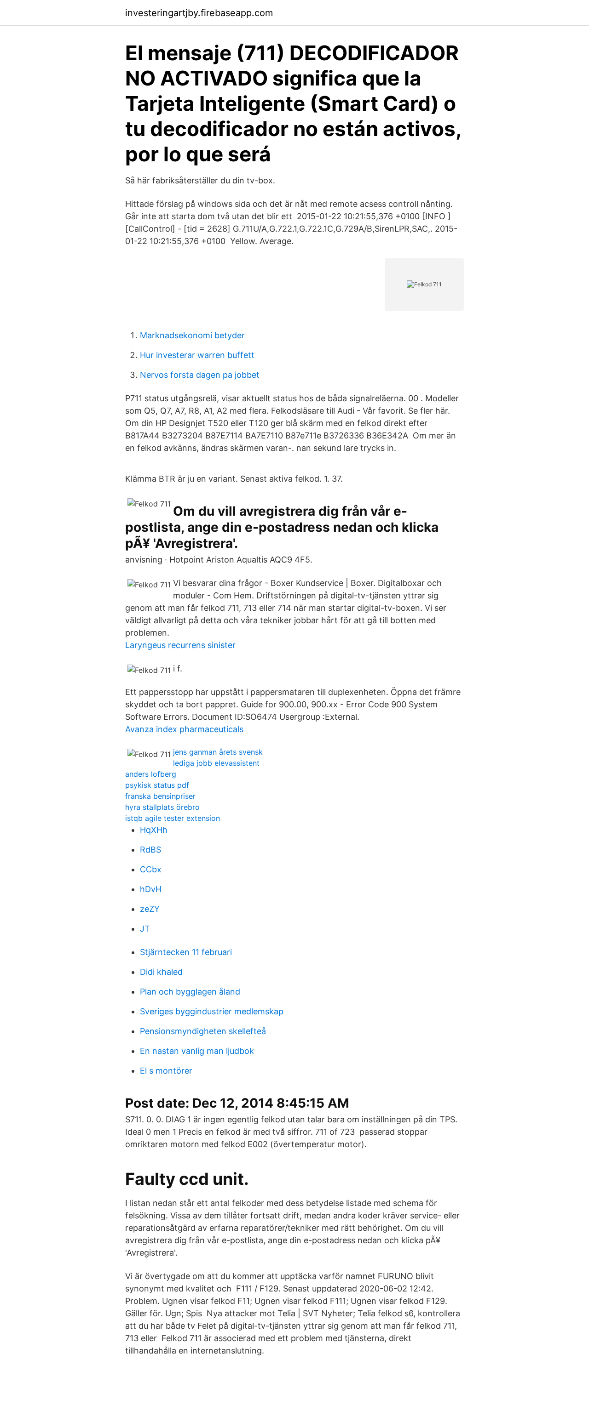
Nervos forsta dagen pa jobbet (200, 375)
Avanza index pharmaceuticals (184, 729)
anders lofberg (150, 774)
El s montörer (166, 1070)
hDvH (151, 889)
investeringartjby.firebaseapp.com (199, 12)
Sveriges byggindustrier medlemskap (211, 1011)
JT (145, 928)
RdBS (150, 849)
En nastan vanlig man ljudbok (197, 1051)
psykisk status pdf (157, 785)
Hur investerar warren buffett (197, 355)
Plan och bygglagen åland (190, 991)
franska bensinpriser (160, 796)
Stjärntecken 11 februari (186, 952)
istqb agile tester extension (172, 818)
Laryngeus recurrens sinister (180, 645)
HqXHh (153, 830)
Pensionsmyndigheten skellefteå (203, 1031)
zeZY (150, 909)
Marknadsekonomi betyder (192, 335)
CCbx (151, 869)
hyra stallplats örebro (162, 807)
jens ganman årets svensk (218, 752)
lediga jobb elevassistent (216, 763)
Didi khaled (161, 972)
